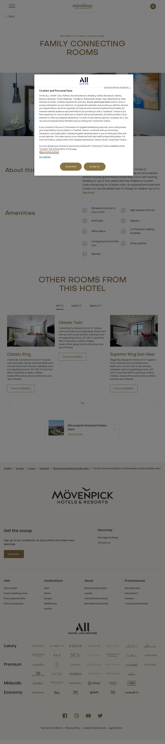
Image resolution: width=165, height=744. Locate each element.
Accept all (95, 166)
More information (49, 152)
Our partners (45, 157)
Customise (70, 166)
